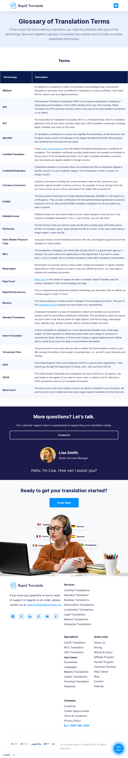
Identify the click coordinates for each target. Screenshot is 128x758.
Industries (69, 686)
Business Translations (76, 599)
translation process (48, 304)
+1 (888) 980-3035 (77, 725)
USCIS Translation (74, 642)
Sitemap (99, 686)
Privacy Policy (72, 720)
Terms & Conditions (75, 715)
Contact (98, 681)
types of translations (51, 148)
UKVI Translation (74, 652)
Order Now (64, 502)
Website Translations (76, 671)
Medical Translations (76, 619)
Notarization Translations (79, 604)
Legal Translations (74, 614)
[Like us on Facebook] (56, 616)
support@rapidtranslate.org (44, 604)
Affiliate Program (104, 657)
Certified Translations (76, 590)
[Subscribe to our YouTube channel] (47, 616)
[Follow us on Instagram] (13, 616)
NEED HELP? (118, 748)
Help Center (101, 671)
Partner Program (104, 661)
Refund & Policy (103, 652)
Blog (96, 676)
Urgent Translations (75, 676)
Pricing (98, 647)
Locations (70, 706)
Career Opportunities (76, 711)
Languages (70, 666)
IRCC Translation (74, 647)
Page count (40, 279)
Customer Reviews (105, 666)
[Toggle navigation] (116, 5)
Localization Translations (78, 609)
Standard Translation (76, 595)
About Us (99, 642)
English (6, 755)
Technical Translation (76, 681)
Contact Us (64, 435)
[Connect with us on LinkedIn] (30, 616)
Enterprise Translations (77, 624)
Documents (70, 662)
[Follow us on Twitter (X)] (21, 616)
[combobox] (9, 755)
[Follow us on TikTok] (38, 616)
